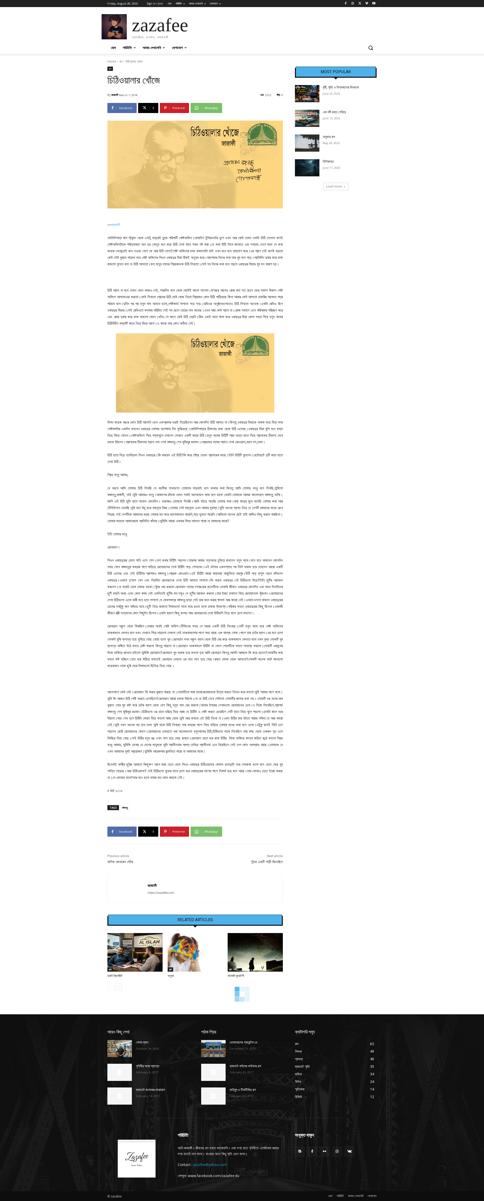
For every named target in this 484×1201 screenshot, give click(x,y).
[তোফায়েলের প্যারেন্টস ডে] (213, 1048)
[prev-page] (110, 987)
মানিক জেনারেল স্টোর (120, 862)
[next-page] (118, 987)
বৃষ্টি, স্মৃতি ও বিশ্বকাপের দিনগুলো (341, 87)
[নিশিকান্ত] (307, 167)
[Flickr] (324, 1151)
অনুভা (171, 976)
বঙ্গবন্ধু (125, 807)
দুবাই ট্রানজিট (114, 976)
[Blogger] (300, 1151)
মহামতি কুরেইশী (236, 976)
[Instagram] (353, 4)
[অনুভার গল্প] (307, 143)
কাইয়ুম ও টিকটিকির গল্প (243, 1090)
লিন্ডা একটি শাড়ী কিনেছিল (267, 862)
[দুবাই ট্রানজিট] (135, 952)
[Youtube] (374, 4)
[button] (371, 48)
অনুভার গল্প (329, 137)
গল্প (121, 61)
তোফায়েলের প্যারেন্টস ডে (243, 1042)
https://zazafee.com (161, 892)
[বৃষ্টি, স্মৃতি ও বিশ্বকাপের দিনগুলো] (307, 93)
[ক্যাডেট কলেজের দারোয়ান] (119, 1096)
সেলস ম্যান (142, 1042)
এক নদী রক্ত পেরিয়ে (334, 112)
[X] (360, 4)
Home (111, 61)
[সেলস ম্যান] (119, 1048)
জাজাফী (114, 95)
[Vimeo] (367, 4)
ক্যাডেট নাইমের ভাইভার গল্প (245, 1066)
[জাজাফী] (127, 889)
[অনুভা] (195, 952)
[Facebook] (346, 4)
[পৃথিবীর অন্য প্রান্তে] (119, 1072)
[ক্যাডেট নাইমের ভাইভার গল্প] (213, 1072)
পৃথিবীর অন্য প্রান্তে (147, 1066)
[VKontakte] (349, 1151)
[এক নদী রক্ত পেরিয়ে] (307, 118)
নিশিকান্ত (328, 161)
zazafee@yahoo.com (209, 1164)
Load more (334, 186)
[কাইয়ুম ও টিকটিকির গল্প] (213, 1096)
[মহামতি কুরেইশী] (255, 952)
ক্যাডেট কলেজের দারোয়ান (150, 1090)
